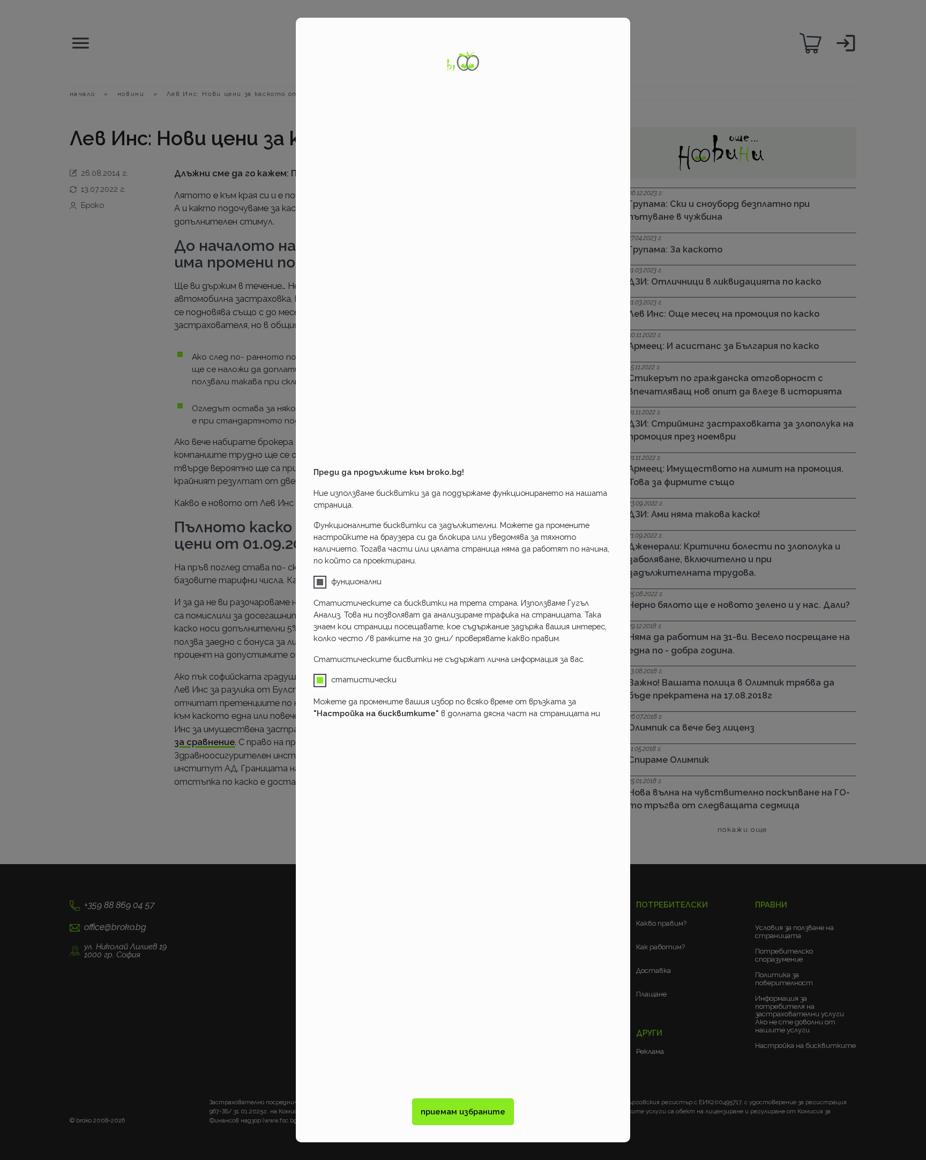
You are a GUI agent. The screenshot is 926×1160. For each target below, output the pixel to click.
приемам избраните (463, 1111)
